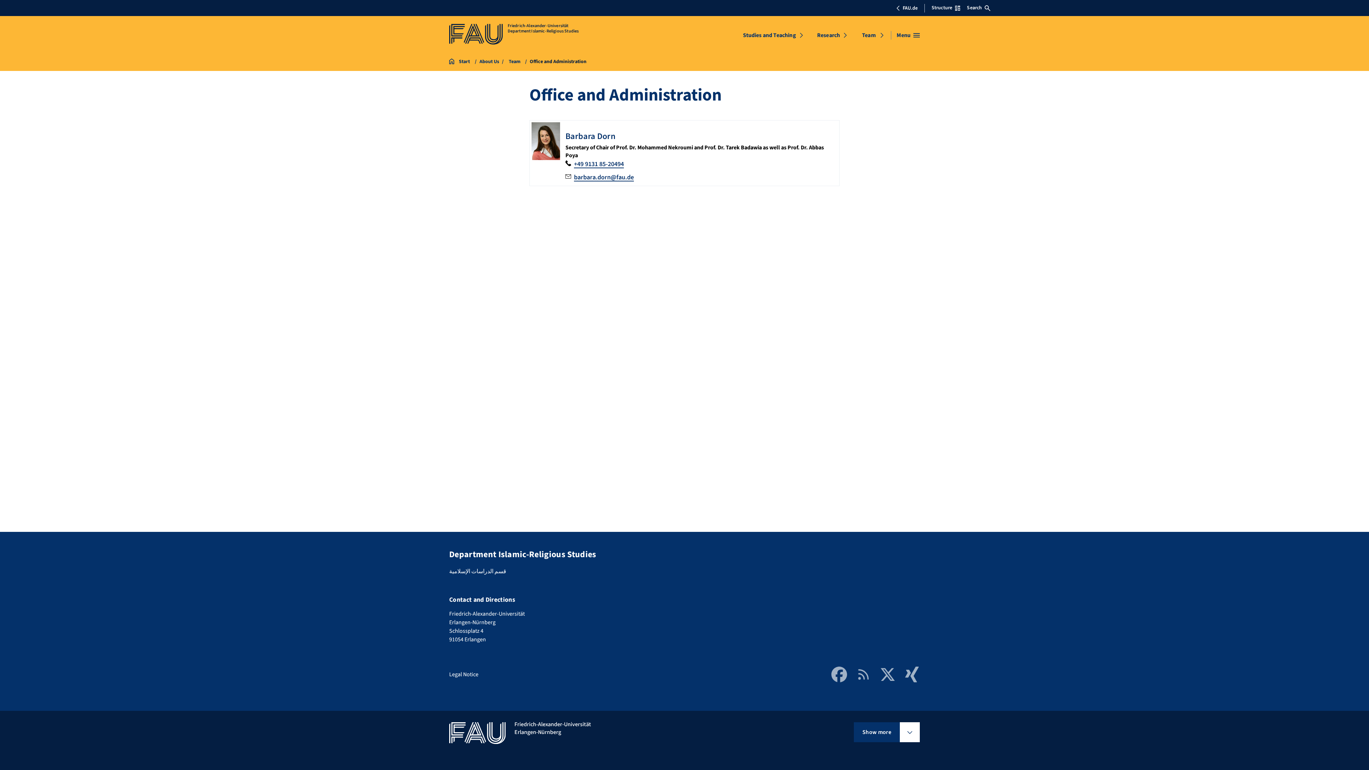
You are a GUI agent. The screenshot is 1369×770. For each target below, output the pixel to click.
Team (869, 35)
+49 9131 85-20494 (599, 164)
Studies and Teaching (769, 35)
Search (974, 7)
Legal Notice (463, 674)
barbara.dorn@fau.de (604, 177)
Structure (942, 7)
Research (828, 35)
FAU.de (910, 8)
